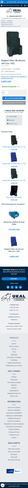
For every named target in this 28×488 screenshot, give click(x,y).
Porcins (14, 349)
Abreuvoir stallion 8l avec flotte (14, 223)
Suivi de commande (14, 451)
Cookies (14, 437)
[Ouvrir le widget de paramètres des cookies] (3, 485)
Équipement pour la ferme (14, 365)
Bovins (14, 343)
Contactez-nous (23, 2)
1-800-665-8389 (12, 2)
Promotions (14, 379)
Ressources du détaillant (14, 413)
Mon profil (14, 457)
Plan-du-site (14, 396)
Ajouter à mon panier (15, 98)
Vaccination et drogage (14, 357)
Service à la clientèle (14, 407)
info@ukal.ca (14, 319)
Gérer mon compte (14, 449)
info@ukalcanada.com (14, 317)
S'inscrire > (14, 279)
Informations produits (14, 382)
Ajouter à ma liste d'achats (15, 103)
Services (14, 388)
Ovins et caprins (14, 346)
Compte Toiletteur (14, 429)
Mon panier (14, 454)
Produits (14, 338)
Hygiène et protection (14, 363)
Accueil (3, 20)
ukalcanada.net (14, 390)
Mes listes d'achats (14, 460)
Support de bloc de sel (7, 24)
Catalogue (9, 20)
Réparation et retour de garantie (14, 424)
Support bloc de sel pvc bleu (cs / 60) (14, 163)
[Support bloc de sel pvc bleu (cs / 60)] (14, 157)
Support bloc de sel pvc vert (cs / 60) (14, 180)
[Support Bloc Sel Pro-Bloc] (14, 190)
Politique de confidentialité (14, 415)
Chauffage (14, 360)
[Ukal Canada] (14, 11)
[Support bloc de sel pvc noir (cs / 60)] (14, 140)
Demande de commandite (14, 426)
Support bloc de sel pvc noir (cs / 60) (14, 147)
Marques (14, 385)
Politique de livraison (14, 418)
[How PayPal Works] (14, 471)
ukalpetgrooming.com (14, 393)
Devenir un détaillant (14, 410)
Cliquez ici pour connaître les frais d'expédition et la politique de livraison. (14, 77)
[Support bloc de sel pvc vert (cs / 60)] (14, 174)
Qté (3, 92)
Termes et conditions (13, 421)
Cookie (18, 486)
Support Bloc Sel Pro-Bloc (14, 197)
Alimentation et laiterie (7, 22)
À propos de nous (14, 432)
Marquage (14, 354)
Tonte (14, 352)
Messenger (11, 120)
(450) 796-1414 (14, 310)
